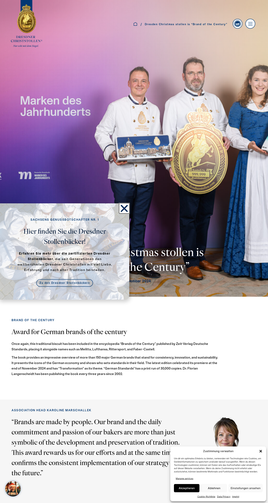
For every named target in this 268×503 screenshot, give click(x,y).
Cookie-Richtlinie (206, 496)
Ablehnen (214, 488)
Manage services (184, 478)
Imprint (235, 496)
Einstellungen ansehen (246, 488)
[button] (261, 451)
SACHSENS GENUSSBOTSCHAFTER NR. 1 (64, 219)
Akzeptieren (187, 488)
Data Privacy (223, 496)
